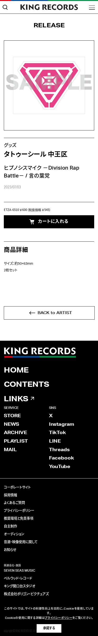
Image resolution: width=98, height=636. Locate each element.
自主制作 (10, 526)
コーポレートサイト (17, 487)
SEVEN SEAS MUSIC (19, 570)
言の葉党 (39, 175)
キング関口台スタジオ (19, 586)
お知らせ (10, 550)
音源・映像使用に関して (21, 542)
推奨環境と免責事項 (18, 518)
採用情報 (10, 495)
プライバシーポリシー (19, 510)
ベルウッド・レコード (18, 578)
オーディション (14, 534)
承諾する (49, 628)
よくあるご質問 (14, 503)
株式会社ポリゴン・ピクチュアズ (26, 594)
